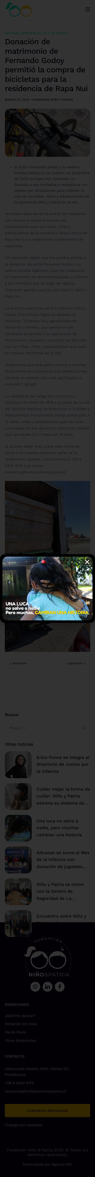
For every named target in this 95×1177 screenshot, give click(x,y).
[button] (87, 562)
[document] (47, 588)
